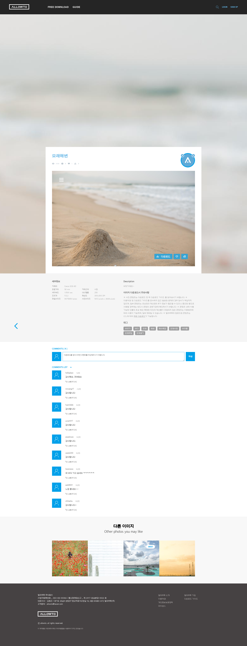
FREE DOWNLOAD (58, 7)
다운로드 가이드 (157, 297)
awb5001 (69, 485)
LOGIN (224, 7)
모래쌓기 (140, 333)
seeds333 (69, 453)
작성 (190, 356)
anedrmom (69, 437)
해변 (153, 329)
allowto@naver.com (55, 604)
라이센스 (162, 606)
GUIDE (76, 7)
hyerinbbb (69, 405)
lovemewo (69, 469)
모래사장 (174, 329)
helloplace (69, 373)
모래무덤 (128, 333)
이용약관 (162, 599)
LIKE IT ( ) (72, 382)
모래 (145, 329)
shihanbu (69, 501)
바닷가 (128, 329)
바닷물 (185, 329)
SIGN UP (234, 7)
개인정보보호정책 (165, 603)
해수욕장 (162, 329)
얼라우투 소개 (164, 595)
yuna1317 (69, 421)
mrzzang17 (69, 389)
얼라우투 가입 (190, 595)
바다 (137, 329)
